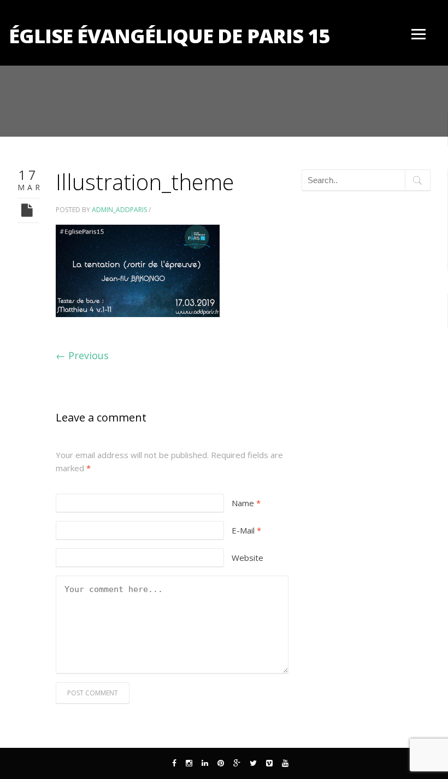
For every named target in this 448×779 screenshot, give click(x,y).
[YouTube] (285, 763)
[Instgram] (189, 763)
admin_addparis (119, 209)
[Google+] (236, 763)
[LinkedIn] (205, 763)
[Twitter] (253, 763)
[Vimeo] (269, 763)
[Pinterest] (220, 763)
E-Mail (246, 530)
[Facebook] (174, 763)
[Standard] (28, 210)
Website (247, 557)
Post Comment (92, 693)
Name (246, 502)
